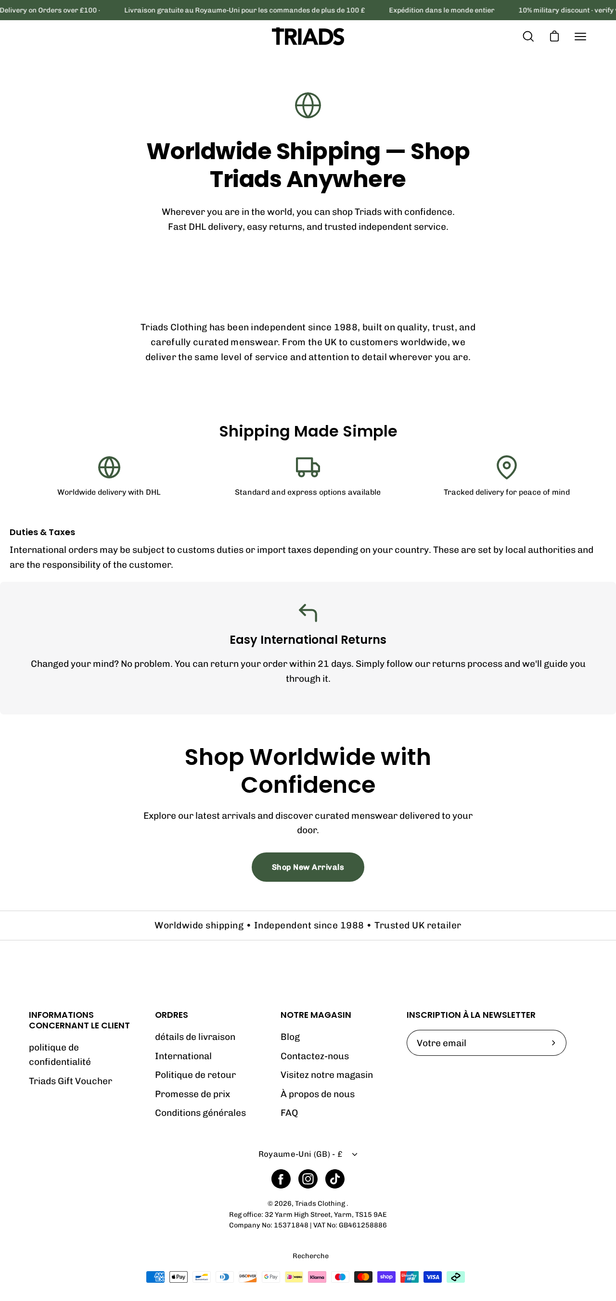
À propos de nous (318, 1094)
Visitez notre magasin (327, 1074)
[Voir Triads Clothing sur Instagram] (308, 1178)
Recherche (311, 1256)
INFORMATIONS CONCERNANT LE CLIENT (79, 1020)
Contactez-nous (315, 1056)
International (183, 1056)
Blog (290, 1036)
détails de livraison (195, 1036)
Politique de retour (195, 1074)
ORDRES (171, 1015)
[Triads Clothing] (308, 36)
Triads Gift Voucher (70, 1081)
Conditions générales (200, 1112)
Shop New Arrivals (308, 867)
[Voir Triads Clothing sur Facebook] (281, 1178)
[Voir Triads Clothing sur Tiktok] (335, 1178)
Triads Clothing (320, 1203)
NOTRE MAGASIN (316, 1015)
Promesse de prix (192, 1094)
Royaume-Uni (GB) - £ (300, 1154)
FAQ (289, 1112)
